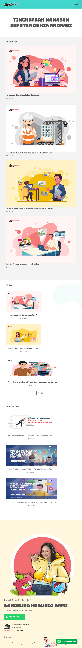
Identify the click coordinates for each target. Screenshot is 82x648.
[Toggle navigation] (76, 4)
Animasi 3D (22, 644)
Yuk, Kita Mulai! (15, 617)
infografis (32, 643)
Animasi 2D (13, 644)
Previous (41, 393)
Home (6, 643)
